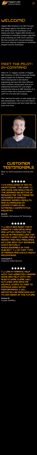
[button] (33, 3)
